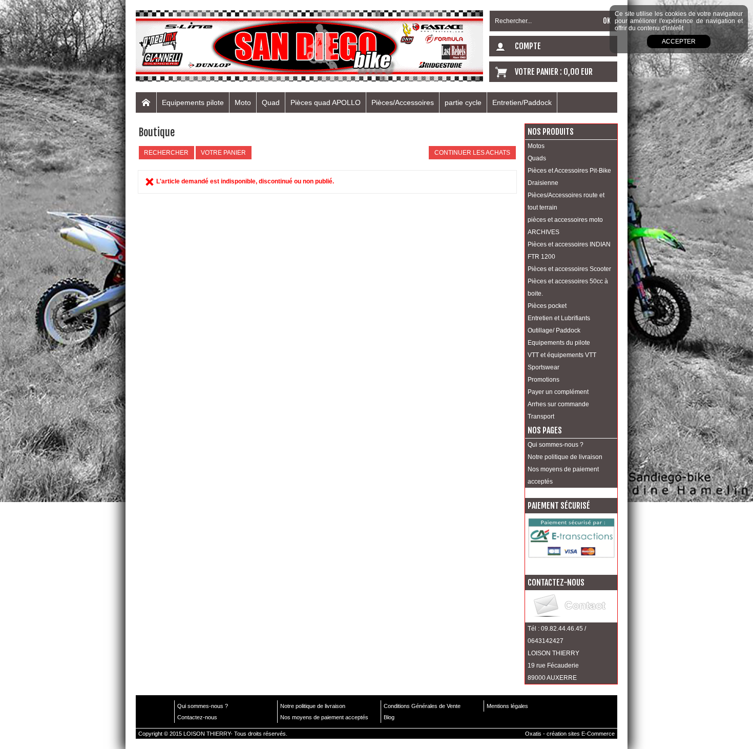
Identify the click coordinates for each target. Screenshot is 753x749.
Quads (537, 158)
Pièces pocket (547, 305)
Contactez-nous (197, 717)
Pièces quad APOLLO (325, 102)
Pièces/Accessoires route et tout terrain (566, 201)
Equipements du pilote (559, 342)
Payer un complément (558, 392)
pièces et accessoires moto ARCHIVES (565, 226)
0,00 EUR (578, 72)
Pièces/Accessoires (402, 102)
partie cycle (463, 102)
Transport (541, 416)
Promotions (543, 379)
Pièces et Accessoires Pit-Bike (569, 170)
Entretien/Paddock (522, 102)
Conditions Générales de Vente (422, 706)
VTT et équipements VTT (562, 355)
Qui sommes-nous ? (555, 444)
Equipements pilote (193, 102)
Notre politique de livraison (565, 457)
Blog (389, 717)
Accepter (679, 41)
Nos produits (551, 132)
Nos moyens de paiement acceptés (563, 475)
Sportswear (543, 367)
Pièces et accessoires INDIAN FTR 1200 (569, 250)
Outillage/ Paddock (554, 330)
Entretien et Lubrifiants (559, 318)
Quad (271, 102)
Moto (243, 102)
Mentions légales (507, 706)
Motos (536, 146)
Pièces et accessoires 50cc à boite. (568, 287)
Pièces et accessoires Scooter (569, 269)
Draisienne (543, 182)
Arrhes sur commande (558, 404)
